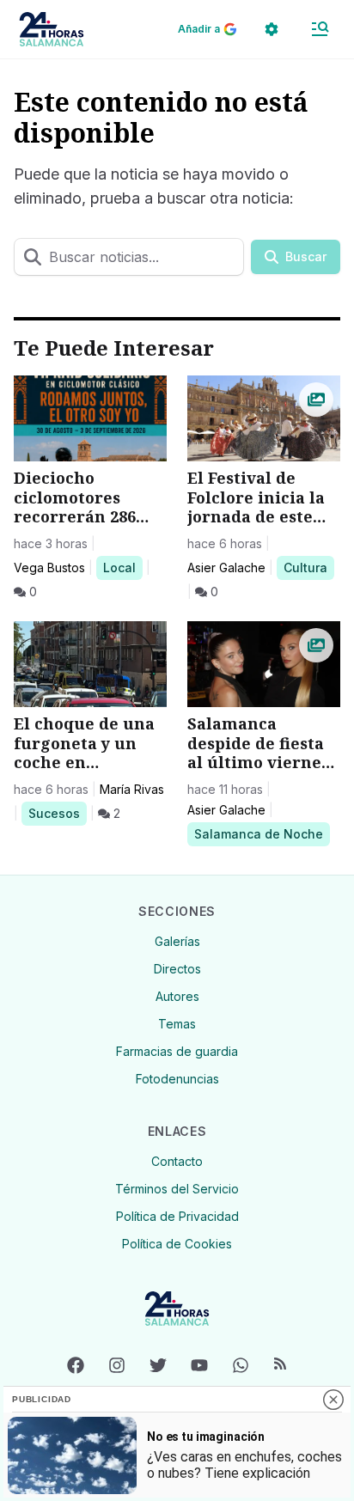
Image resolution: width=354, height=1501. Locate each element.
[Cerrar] (333, 1399)
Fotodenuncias (177, 1078)
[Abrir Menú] (319, 29)
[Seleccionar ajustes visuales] (271, 29)
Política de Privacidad (177, 1216)
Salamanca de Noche (258, 833)
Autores (177, 996)
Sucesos (57, 813)
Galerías (177, 941)
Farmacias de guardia (177, 1051)
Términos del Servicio (177, 1188)
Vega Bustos (49, 567)
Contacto (177, 1161)
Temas (177, 1023)
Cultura (308, 567)
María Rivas (132, 789)
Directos (177, 968)
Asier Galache (226, 567)
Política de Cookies (177, 1243)
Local (122, 567)
